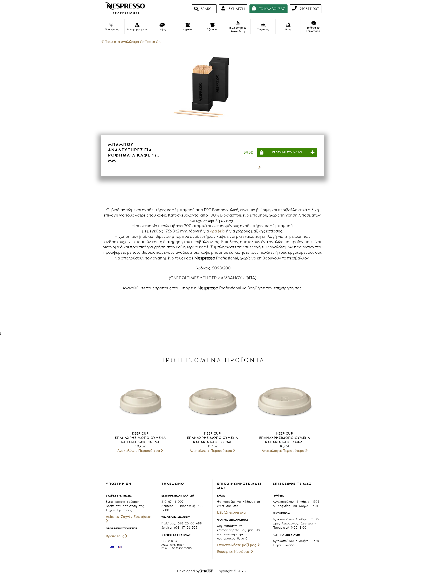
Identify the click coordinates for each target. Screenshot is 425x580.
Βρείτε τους (115, 536)
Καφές (162, 29)
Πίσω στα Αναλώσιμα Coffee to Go (132, 42)
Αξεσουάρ (212, 29)
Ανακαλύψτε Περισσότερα (139, 451)
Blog (288, 29)
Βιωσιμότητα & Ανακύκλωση (237, 29)
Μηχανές (187, 29)
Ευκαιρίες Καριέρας (234, 551)
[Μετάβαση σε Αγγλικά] (120, 547)
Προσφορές (111, 29)
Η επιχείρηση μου (137, 29)
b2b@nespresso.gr (232, 512)
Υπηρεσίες (263, 29)
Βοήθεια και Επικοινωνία (313, 29)
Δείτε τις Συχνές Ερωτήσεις (128, 516)
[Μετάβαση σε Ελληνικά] (112, 547)
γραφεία (217, 231)
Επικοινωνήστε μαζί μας (237, 545)
